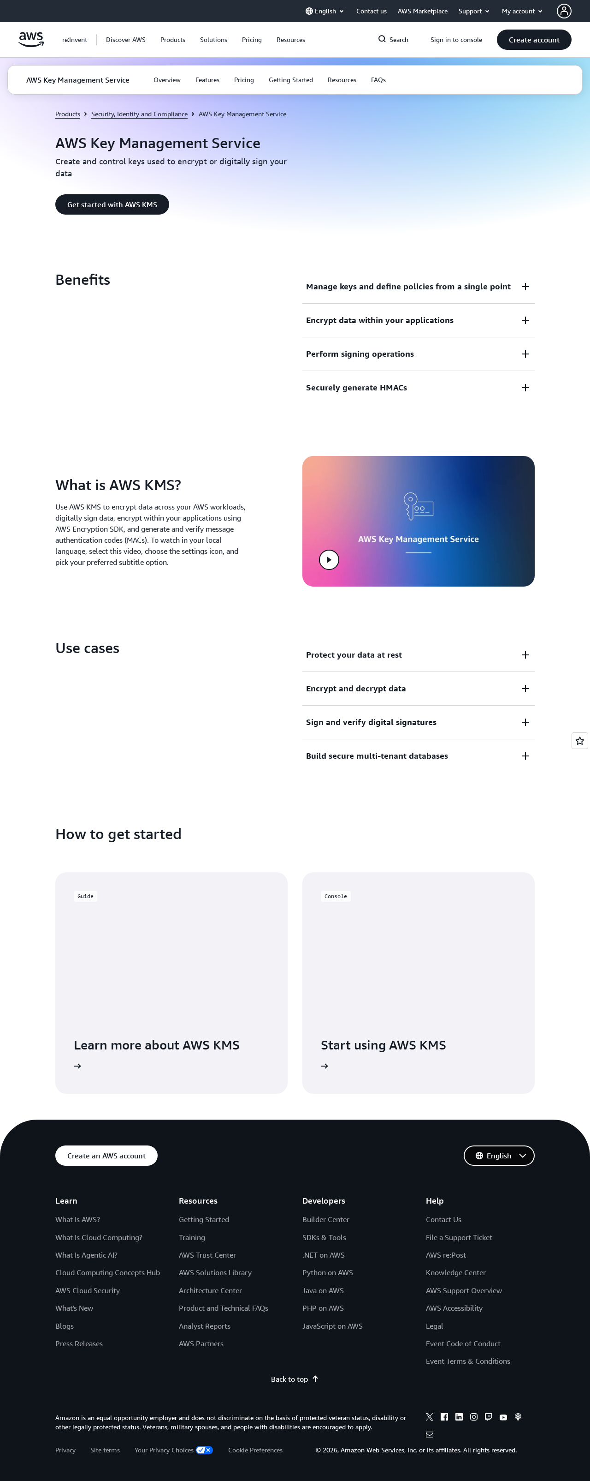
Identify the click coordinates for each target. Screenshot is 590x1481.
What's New (74, 1308)
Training (192, 1237)
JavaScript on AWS (332, 1326)
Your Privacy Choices (164, 1450)
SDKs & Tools (324, 1237)
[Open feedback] (580, 740)
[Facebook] (444, 1418)
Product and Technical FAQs (223, 1308)
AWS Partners (201, 1343)
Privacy (65, 1450)
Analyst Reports (204, 1326)
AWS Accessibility (454, 1308)
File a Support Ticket (459, 1237)
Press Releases (79, 1343)
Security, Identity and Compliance (139, 114)
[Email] (429, 1436)
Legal (434, 1326)
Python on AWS (327, 1272)
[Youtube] (503, 1418)
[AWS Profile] (564, 11)
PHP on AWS (323, 1308)
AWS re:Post (446, 1254)
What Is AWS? (77, 1219)
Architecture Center (210, 1290)
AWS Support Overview (464, 1290)
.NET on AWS (323, 1254)
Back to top (289, 1379)
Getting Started (204, 1219)
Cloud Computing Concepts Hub (107, 1272)
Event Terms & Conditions (468, 1361)
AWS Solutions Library (215, 1272)
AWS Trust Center (207, 1254)
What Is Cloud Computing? (98, 1237)
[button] (126, 39)
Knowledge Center (456, 1272)
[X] (429, 1418)
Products (67, 114)
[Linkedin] (459, 1418)
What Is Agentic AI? (86, 1254)
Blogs (64, 1326)
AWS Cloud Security (87, 1290)
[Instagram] (474, 1418)
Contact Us (443, 1219)
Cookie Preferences (255, 1450)
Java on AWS (323, 1290)
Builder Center (325, 1219)
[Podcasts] (518, 1418)
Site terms (105, 1450)
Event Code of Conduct (463, 1343)
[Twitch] (488, 1418)
